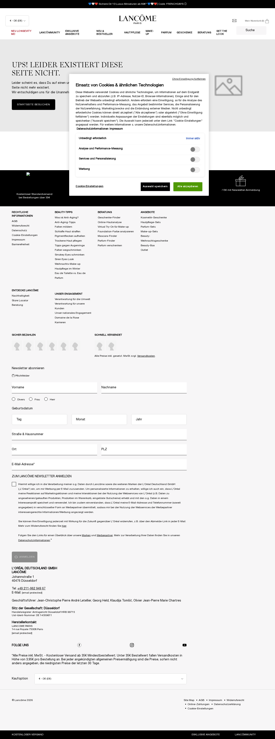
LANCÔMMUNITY (245, 734)
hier (64, 526)
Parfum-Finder (106, 241)
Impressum (18, 240)
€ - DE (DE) (16, 21)
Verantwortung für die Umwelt (72, 299)
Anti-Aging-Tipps (65, 222)
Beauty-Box (148, 245)
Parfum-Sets (148, 227)
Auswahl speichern (155, 186)
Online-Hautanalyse (110, 222)
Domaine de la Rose (67, 318)
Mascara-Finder (107, 236)
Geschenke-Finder (109, 217)
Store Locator (20, 300)
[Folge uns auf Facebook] (79, 645)
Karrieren (60, 322)
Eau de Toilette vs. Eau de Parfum (70, 275)
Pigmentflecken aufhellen (70, 236)
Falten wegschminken (68, 250)
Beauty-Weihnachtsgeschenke (154, 238)
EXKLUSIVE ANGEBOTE (206, 734)
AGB (14, 221)
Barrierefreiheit (20, 244)
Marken (86, 535)
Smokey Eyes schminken (69, 255)
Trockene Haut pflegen (68, 241)
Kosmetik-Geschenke (154, 217)
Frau (37, 399)
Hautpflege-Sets (150, 222)
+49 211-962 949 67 (31, 588)
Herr (52, 399)
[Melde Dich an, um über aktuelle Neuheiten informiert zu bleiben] (234, 21)
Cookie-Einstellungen (25, 235)
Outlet (144, 250)
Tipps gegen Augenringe (70, 245)
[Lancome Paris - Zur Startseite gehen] (137, 19)
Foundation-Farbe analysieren (116, 231)
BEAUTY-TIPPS (63, 212)
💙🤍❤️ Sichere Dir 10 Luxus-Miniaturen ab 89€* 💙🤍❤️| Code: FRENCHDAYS (135, 4)
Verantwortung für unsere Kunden (70, 306)
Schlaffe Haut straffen (67, 231)
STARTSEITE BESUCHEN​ (33, 104)
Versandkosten (146, 356)
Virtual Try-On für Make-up (113, 227)
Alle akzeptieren (187, 186)
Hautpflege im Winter (67, 269)
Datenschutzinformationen (34, 540)
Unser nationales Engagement (73, 313)
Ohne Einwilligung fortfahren (189, 79)
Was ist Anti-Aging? (67, 217)
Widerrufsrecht (20, 226)
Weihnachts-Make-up (67, 264)
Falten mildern (63, 227)
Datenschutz (19, 230)
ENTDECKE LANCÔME (25, 290)
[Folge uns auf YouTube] (184, 645)
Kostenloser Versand (27, 734)
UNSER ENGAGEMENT (68, 294)
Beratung (17, 305)
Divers (21, 399)
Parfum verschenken (110, 245)
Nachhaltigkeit (20, 296)
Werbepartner (105, 535)
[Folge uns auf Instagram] (132, 645)
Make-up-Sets (149, 231)
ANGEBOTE (148, 212)
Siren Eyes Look (64, 259)
